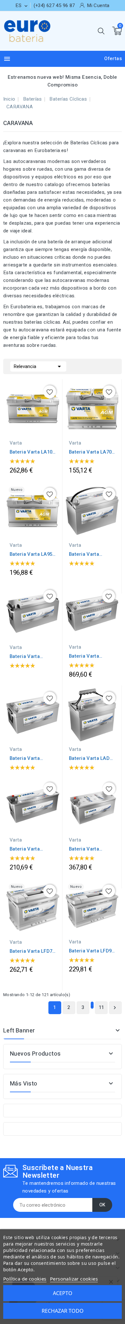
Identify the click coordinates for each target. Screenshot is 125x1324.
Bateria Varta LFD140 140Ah (26, 848)
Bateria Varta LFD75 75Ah (32, 951)
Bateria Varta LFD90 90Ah (91, 950)
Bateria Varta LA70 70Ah (90, 451)
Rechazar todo (63, 1310)
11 (101, 1007)
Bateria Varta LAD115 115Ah (85, 554)
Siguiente (115, 1007)
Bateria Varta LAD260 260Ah (26, 758)
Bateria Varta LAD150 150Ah (26, 656)
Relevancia (38, 366)
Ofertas (113, 58)
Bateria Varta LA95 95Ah (31, 554)
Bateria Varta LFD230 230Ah (85, 848)
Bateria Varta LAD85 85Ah (92, 758)
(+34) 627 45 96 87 (54, 5)
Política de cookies (24, 1278)
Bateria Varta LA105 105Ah (32, 451)
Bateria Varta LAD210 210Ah (85, 656)
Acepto (62, 1293)
